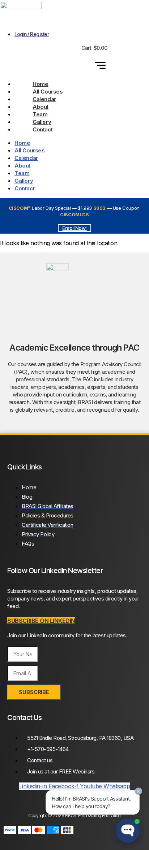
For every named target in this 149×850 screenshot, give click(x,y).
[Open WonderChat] (128, 831)
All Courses (48, 91)
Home (40, 84)
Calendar (44, 99)
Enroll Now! (74, 228)
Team (40, 114)
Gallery (42, 121)
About (40, 106)
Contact (42, 129)
